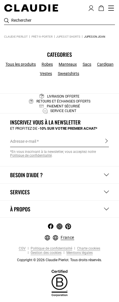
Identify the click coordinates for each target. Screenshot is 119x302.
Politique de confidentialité (51, 248)
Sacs (87, 64)
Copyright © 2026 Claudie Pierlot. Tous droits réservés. (59, 260)
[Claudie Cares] (59, 282)
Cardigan (105, 64)
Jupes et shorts (68, 36)
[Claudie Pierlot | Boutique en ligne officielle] (31, 8)
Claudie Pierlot (16, 36)
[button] (91, 7)
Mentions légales (79, 253)
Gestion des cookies (46, 253)
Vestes (46, 73)
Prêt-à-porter (42, 36)
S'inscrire (106, 141)
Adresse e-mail (23, 141)
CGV (22, 248)
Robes (47, 64)
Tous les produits (20, 64)
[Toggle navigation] (111, 8)
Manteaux (68, 64)
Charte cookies (88, 248)
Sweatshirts (68, 73)
